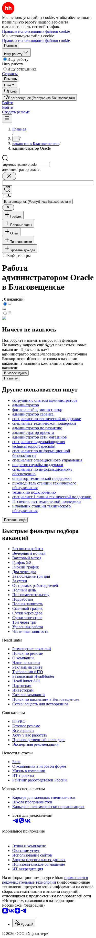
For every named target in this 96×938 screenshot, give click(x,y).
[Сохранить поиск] (7, 189)
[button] (7, 103)
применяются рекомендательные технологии (45, 879)
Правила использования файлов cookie (36, 40)
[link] (10, 91)
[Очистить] (9, 176)
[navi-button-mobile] (7, 118)
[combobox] (25, 164)
